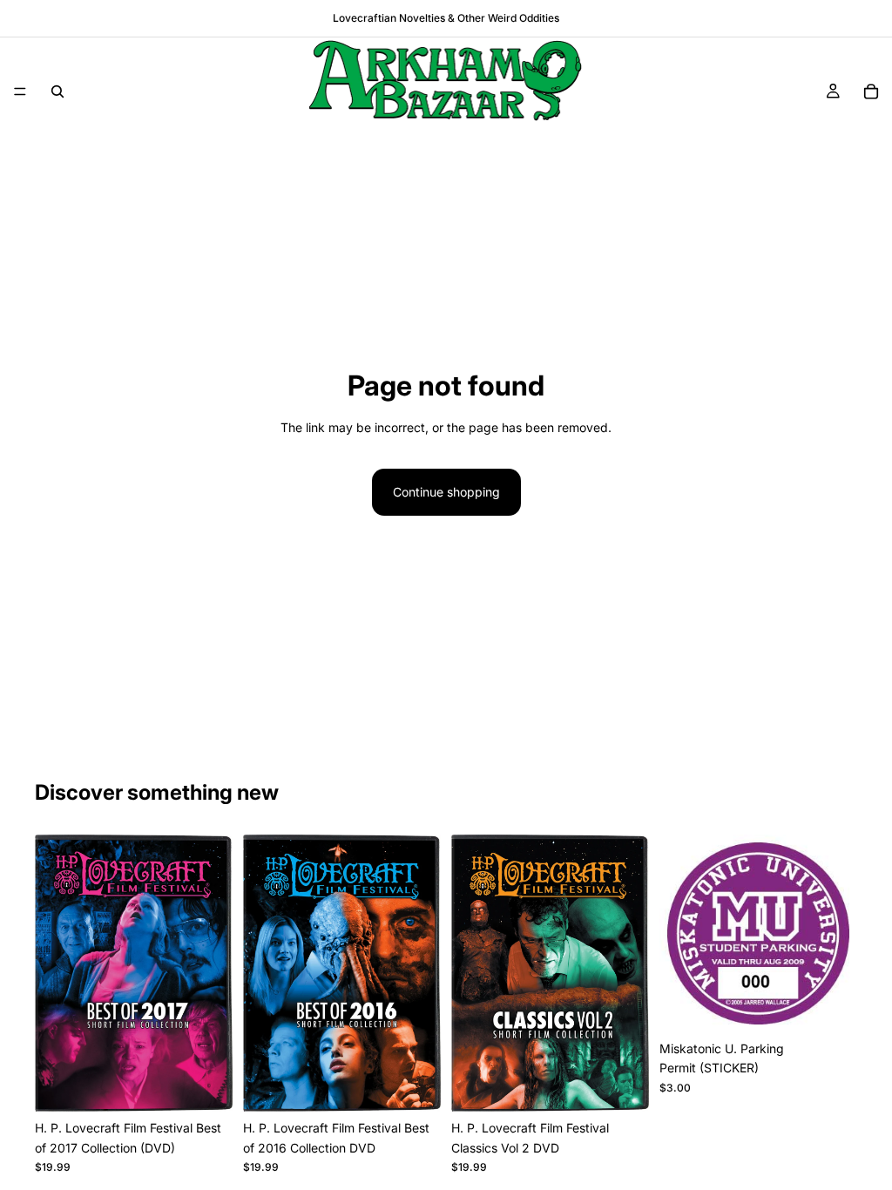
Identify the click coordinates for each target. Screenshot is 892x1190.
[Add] (205, 1084)
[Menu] (20, 91)
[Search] (57, 91)
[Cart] (871, 91)
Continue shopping (446, 491)
